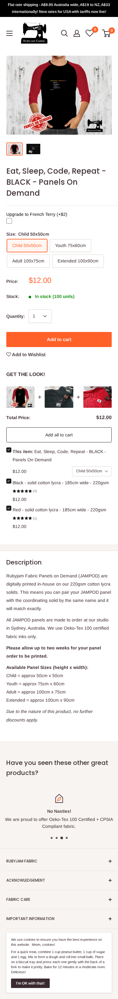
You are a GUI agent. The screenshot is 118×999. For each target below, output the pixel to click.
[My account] (77, 33)
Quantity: (15, 316)
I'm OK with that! (30, 983)
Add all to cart (59, 434)
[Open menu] (9, 33)
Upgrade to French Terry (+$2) (36, 214)
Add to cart (59, 339)
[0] (106, 33)
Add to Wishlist (28, 354)
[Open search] (64, 33)
